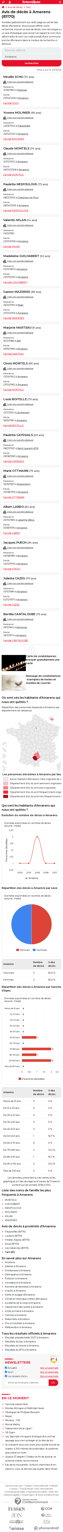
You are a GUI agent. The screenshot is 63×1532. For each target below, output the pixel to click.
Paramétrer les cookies (37, 1492)
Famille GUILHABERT (15, 282)
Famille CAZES (11, 604)
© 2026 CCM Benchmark (47, 1495)
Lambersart (22, 412)
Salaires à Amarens (15, 1266)
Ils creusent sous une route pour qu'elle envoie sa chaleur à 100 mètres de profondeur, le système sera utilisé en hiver (32, 1448)
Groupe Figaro (27, 1495)
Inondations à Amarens (18, 1282)
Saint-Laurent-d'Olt (27, 448)
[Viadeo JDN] (46, 1522)
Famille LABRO (11, 533)
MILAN (9, 1216)
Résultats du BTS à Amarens (20, 1349)
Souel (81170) (12, 1243)
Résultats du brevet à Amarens (22, 1345)
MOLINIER (11, 1212)
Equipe (29, 1486)
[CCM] (46, 1509)
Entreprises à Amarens (18, 1270)
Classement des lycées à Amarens (24, 1306)
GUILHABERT (12, 1204)
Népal (8, 1416)
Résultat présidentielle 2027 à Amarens (27, 1337)
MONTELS (11, 1200)
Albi (19, 340)
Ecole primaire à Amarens (19, 1311)
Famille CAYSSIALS (13, 461)
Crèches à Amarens (16, 1315)
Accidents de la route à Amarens (23, 1302)
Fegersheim (24, 484)
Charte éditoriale (40, 1486)
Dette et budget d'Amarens (20, 1294)
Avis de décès (15, 7)
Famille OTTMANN (13, 497)
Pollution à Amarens (16, 1278)
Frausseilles (24, 125)
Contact (14, 1489)
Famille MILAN (11, 246)
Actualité (12, 1367)
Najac (20, 305)
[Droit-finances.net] (46, 1515)
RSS (37, 1489)
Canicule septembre (16, 1404)
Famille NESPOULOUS (15, 210)
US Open (10, 1432)
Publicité (54, 1486)
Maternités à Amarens (17, 1319)
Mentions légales (12, 1495)
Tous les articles (26, 1489)
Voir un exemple (49, 1367)
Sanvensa (21, 627)
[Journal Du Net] (17, 1515)
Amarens (23, 98)
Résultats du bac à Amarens (20, 1341)
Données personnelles (15, 1492)
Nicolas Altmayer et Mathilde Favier (24, 1408)
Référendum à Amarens (18, 1327)
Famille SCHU (10, 103)
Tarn (28, 7)
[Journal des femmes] (17, 1509)
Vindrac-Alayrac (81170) (17, 1239)
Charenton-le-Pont (28, 197)
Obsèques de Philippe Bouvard (22, 1412)
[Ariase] (17, 1528)
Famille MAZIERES (13, 318)
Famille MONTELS (13, 174)
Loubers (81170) (13, 1235)
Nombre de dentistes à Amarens (23, 1286)
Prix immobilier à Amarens (20, 1323)
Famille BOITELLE (13, 425)
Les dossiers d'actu (17, 1376)
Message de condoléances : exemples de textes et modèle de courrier (43, 679)
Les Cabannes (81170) (16, 1248)
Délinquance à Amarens (18, 1274)
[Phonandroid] (46, 1528)
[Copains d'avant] (17, 1522)
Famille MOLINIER (13, 139)
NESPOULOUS (13, 1208)
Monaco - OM (12, 1420)
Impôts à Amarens (15, 1290)
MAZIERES (11, 1220)
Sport (10, 1372)
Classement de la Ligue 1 (18, 1428)
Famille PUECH (11, 568)
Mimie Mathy (12, 1424)
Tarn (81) (10, 1252)
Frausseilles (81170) (15, 1231)
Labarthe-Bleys (25, 520)
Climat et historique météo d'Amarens (26, 1298)
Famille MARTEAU (13, 354)
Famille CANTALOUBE (15, 640)
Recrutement (47, 1489)
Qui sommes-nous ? (14, 1486)
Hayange (22, 90)
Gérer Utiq (53, 1492)
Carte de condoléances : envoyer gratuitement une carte (42, 660)
